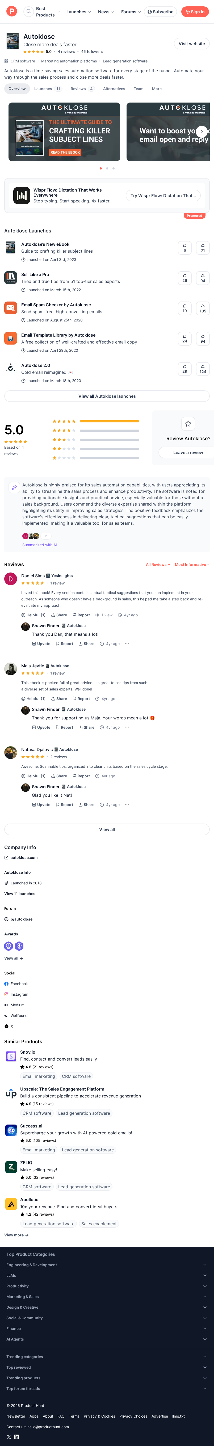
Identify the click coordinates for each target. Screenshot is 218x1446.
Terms (74, 1416)
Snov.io (27, 1052)
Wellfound (19, 1015)
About (48, 1416)
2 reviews (58, 756)
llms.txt (178, 1416)
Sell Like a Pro (35, 274)
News (104, 11)
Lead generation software (125, 61)
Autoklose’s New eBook (45, 244)
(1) (36, 615)
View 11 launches (19, 893)
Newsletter (15, 1416)
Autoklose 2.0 (35, 365)
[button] (157, 88)
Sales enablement (99, 1223)
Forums (128, 11)
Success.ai (31, 1126)
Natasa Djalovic (37, 749)
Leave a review (188, 452)
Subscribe (163, 11)
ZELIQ (26, 1162)
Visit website (192, 43)
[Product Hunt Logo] (11, 11)
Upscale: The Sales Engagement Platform (62, 1089)
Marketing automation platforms (69, 61)
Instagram (19, 994)
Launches (76, 11)
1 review (57, 583)
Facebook (19, 983)
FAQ (61, 1416)
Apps (34, 1416)
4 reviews (66, 51)
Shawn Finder (46, 625)
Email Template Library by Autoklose (58, 335)
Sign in (198, 11)
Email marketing (39, 1076)
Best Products (45, 12)
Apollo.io (29, 1199)
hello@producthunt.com (48, 1426)
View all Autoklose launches (107, 396)
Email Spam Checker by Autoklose (56, 304)
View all (107, 829)
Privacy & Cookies (99, 1416)
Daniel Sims (33, 575)
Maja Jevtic (32, 665)
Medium (17, 1005)
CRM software (23, 61)
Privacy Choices (133, 1416)
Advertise (160, 1416)
